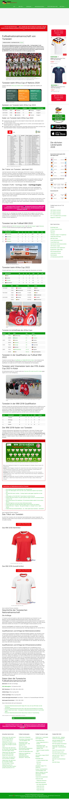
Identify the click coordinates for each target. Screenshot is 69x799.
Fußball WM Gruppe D (11, 230)
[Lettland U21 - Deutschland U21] (59, 194)
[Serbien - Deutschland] (59, 172)
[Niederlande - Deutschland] (59, 159)
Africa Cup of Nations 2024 (17, 85)
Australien (9, 236)
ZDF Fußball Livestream (55, 212)
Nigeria (16, 338)
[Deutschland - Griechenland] (59, 162)
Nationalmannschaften (39, 6)
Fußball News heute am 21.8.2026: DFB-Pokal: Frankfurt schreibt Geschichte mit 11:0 (9, 766)
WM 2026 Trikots (54, 238)
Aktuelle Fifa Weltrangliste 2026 (26, 751)
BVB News (52, 231)
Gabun (34, 335)
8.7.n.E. (27, 335)
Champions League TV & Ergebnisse (58, 234)
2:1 (26, 342)
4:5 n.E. (27, 349)
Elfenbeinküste (18, 349)
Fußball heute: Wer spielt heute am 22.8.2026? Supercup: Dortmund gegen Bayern (9, 739)
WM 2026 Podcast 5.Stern (58, 752)
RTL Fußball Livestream (55, 213)
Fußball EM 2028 (39, 778)
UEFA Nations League (55, 245)
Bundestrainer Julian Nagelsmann (57, 247)
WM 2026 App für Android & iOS (54, 795)
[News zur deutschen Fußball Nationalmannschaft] (9, 2)
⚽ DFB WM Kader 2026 (52, 6)
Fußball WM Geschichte (41, 782)
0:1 (26, 338)
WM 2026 (21, 6)
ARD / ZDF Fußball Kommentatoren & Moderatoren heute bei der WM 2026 (26, 748)
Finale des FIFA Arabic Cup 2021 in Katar (33, 371)
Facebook (22, 796)
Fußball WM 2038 (40, 789)
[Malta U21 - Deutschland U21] (59, 197)
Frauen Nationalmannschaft (56, 240)
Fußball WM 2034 (40, 788)
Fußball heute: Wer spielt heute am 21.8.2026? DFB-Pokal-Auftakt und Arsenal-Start (9, 754)
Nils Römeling (23, 795)
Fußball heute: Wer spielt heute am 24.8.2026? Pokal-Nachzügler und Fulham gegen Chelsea (9, 749)
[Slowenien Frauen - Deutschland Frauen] (59, 187)
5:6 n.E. (27, 351)
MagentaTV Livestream (55, 217)
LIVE (14, 6)
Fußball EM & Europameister (42, 776)
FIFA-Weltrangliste (6, 686)
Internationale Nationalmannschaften (58, 244)
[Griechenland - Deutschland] (59, 168)
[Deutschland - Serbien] (59, 165)
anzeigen (21, 42)
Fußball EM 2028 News (41, 780)
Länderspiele (28, 6)
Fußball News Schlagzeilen (24, 737)
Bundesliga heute (54, 227)
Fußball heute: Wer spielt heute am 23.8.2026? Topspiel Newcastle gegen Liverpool (9, 762)
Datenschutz (34, 795)
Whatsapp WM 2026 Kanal (42, 795)
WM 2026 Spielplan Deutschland (59, 743)
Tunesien (9, 239)
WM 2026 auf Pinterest (29, 796)
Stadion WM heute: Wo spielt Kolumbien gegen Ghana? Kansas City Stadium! (22, 504)
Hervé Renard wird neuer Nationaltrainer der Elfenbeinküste (19, 489)
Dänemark (41, 226)
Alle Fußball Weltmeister (41, 784)
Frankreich (4, 227)
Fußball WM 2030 (40, 786)
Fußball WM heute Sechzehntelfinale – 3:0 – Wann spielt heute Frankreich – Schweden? (25, 508)
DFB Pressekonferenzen (55, 251)
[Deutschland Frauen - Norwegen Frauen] (59, 184)
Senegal (16, 344)
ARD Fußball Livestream (55, 210)
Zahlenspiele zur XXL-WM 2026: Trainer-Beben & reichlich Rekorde (20, 496)
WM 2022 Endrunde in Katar (18, 226)
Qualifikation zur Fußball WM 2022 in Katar (24, 360)
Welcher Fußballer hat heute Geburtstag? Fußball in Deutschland (42, 774)
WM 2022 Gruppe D (32, 226)
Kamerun (16, 342)
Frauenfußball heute (54, 242)
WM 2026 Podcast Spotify (44, 796)
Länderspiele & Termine (55, 253)
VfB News (52, 232)
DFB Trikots (62, 6)
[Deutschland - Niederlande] (59, 175)
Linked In (36, 796)
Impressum (28, 795)
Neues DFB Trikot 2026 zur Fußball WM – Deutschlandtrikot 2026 (59, 747)
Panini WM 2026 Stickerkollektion (59, 753)
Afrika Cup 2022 (14, 270)
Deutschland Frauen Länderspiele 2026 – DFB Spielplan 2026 (24, 744)
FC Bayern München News (56, 229)
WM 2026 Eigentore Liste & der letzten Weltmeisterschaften (19, 503)
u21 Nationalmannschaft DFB (56, 256)
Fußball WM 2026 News (55, 236)
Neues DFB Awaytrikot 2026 (58, 750)
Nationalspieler (53, 255)
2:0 (26, 344)
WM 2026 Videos (56, 762)
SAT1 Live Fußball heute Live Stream (58, 215)
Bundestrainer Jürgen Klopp (56, 249)
